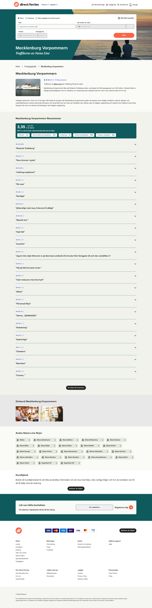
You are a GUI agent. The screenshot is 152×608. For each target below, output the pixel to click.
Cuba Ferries (113, 573)
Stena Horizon (120, 451)
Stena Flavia (47, 451)
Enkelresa (31, 18)
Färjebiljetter (20, 561)
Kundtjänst (19, 547)
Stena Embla (67, 446)
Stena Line (58, 84)
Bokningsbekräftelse (84, 547)
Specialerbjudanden (22, 558)
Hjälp (110, 544)
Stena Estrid (110, 446)
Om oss (18, 576)
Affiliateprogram (52, 573)
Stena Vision (24, 463)
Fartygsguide (30, 66)
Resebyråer (50, 576)
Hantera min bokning (84, 544)
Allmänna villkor (83, 579)
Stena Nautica (50, 457)
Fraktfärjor (50, 550)
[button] (76, 146)
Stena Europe (25, 451)
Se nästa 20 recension (76, 388)
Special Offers (20, 555)
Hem (18, 66)
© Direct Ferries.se (21, 594)
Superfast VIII (69, 463)
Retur (22, 18)
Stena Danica (115, 440)
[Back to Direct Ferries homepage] (26, 4)
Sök (124, 35)
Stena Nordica (73, 457)
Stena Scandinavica (98, 457)
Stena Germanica (70, 451)
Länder (18, 544)
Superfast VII (46, 463)
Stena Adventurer (43, 440)
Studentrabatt (20, 579)
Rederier (18, 550)
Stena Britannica (91, 440)
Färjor (48, 547)
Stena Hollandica (96, 451)
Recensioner (61, 80)
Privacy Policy (82, 576)
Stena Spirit (123, 457)
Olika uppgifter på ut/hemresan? (49, 18)
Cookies (80, 573)
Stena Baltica (68, 440)
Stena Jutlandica (26, 457)
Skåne (22, 440)
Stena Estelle (89, 446)
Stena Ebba (24, 446)
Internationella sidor (22, 573)
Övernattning (51, 544)
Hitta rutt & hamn (21, 553)
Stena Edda (45, 446)
